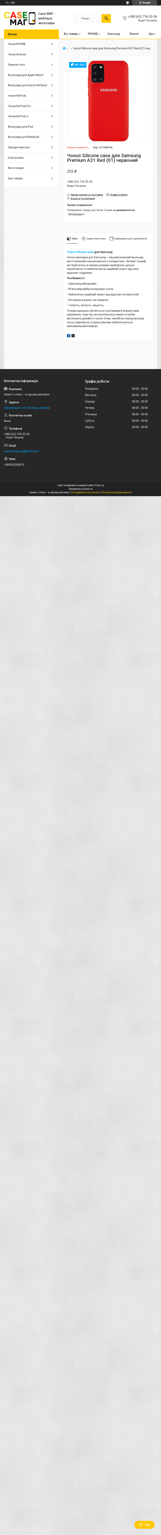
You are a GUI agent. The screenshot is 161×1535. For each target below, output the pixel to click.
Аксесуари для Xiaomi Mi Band (27, 85)
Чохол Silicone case (80, 252)
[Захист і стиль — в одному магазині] (19, 18)
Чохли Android (17, 54)
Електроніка (16, 157)
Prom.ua (99, 485)
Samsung (114, 33)
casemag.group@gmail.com (21, 451)
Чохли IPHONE (17, 44)
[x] (73, 336)
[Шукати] (106, 18)
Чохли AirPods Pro (19, 106)
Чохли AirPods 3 (18, 116)
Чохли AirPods (17, 95)
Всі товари (71, 33)
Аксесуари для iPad (20, 126)
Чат (147, 1524)
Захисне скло (16, 64)
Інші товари (15, 178)
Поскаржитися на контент (85, 492)
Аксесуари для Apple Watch (25, 75)
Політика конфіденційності (117, 492)
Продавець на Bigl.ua (80, 489)
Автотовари (16, 168)
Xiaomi (134, 33)
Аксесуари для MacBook (23, 136)
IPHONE (93, 33)
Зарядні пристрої (19, 147)
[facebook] (68, 336)
